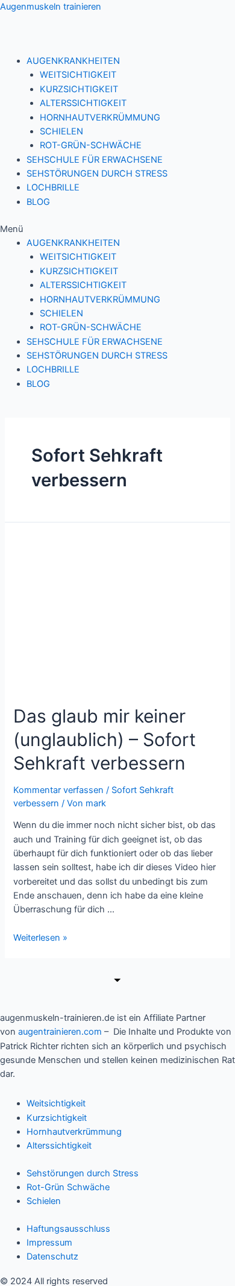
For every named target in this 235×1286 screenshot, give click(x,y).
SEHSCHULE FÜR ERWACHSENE (95, 159)
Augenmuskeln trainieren (50, 6)
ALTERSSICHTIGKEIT (83, 103)
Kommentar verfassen (58, 790)
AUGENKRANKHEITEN (73, 60)
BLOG (38, 201)
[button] (117, 229)
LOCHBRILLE (53, 187)
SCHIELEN (61, 131)
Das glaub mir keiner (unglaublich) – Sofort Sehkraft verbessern (104, 739)
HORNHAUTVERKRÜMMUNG (100, 117)
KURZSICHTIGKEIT (79, 89)
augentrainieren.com (60, 1031)
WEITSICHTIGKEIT (78, 74)
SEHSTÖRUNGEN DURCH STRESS (97, 173)
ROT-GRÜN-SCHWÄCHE (91, 145)
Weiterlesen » (40, 937)
